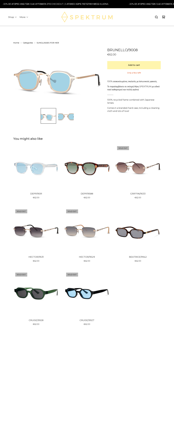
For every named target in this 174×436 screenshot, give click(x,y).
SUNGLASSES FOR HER (48, 43)
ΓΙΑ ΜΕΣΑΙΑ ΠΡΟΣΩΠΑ (44, 387)
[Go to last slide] (17, 77)
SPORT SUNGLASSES (44, 400)
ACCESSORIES (40, 409)
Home (16, 43)
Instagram (116, 356)
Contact (74, 369)
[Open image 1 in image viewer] (57, 76)
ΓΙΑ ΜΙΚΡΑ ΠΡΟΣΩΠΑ (43, 383)
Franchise (75, 365)
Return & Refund (79, 360)
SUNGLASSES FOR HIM (45, 369)
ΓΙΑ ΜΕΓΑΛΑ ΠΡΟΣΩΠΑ (44, 391)
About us (75, 356)
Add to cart (134, 65)
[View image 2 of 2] (66, 116)
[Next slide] (98, 77)
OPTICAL (38, 405)
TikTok (115, 360)
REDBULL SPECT (42, 374)
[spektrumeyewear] (87, 17)
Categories (28, 43)
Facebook (117, 365)
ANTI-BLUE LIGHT (42, 396)
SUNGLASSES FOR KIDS (45, 378)
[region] (87, 4)
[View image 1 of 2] (48, 116)
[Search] (156, 17)
